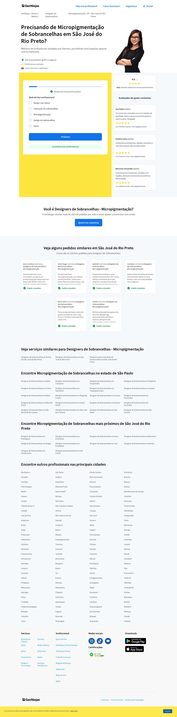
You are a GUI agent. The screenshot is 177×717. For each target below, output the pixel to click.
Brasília (127, 477)
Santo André (60, 491)
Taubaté (58, 554)
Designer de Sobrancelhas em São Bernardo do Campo (35, 411)
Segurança (131, 6)
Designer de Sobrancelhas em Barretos (140, 436)
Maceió (58, 534)
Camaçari (128, 558)
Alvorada (24, 563)
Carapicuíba (129, 515)
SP (88, 13)
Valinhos (24, 544)
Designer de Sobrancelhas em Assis (104, 436)
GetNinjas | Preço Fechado (66, 645)
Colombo (128, 539)
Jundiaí (24, 510)
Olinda (126, 534)
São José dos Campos (64, 506)
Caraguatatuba (96, 578)
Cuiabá (24, 501)
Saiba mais (74, 711)
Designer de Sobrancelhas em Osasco (105, 395)
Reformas (41, 651)
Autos (23, 651)
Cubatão (24, 616)
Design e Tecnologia (25, 664)
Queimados (60, 602)
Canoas (93, 510)
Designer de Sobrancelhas (51, 15)
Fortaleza (128, 472)
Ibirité (92, 573)
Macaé (126, 554)
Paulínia (93, 568)
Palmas (127, 549)
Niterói (93, 482)
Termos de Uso (117, 700)
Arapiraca (25, 520)
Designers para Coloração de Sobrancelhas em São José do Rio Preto (103, 359)
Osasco (24, 496)
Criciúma (93, 597)
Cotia (126, 520)
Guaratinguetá (96, 607)
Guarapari (128, 597)
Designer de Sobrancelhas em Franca (36, 388)
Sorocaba (128, 501)
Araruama (94, 592)
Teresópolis (129, 587)
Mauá (92, 525)
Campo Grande (96, 496)
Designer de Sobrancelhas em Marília (139, 443)
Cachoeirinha (26, 554)
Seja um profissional (86, 6)
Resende (58, 616)
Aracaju (127, 530)
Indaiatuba (25, 539)
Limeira (24, 568)
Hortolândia (95, 534)
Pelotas (58, 582)
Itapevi (92, 530)
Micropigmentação (76, 13)
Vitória (58, 510)
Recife (23, 491)
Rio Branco (25, 472)
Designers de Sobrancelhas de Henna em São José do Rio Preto (36, 358)
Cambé (127, 616)
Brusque (24, 611)
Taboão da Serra (27, 506)
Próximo (65, 136)
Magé (92, 587)
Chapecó (58, 592)
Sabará (24, 578)
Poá (125, 568)
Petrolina (59, 597)
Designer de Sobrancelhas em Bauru (35, 381)
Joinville (127, 496)
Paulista (127, 563)
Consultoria (26, 657)
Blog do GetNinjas (63, 663)
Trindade (24, 602)
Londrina (59, 525)
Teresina (58, 544)
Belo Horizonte (96, 477)
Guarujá (58, 520)
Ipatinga (24, 592)
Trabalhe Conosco (63, 657)
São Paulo (59, 472)
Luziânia (93, 602)
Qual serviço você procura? (42, 97)
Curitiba (24, 482)
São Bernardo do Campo (134, 491)
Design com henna (41, 103)
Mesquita (59, 563)
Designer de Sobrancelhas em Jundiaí (139, 388)
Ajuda (58, 681)
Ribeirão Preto (61, 486)
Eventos (40, 639)
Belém (92, 501)
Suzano (93, 520)
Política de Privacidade (134, 700)
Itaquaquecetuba (62, 539)
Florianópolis (95, 486)
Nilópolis (25, 549)
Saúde (39, 657)
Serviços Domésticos (42, 664)
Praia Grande (129, 506)
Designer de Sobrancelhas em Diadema (140, 381)
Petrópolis (94, 563)
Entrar (150, 6)
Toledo (58, 607)
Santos (127, 486)
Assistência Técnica (25, 640)
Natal (23, 525)
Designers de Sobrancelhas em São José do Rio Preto (69, 358)
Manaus (58, 496)
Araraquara (94, 582)
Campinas (94, 491)
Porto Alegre (26, 486)
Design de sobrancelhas (44, 120)
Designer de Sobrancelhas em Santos (105, 402)
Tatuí (23, 621)
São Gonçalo (95, 506)
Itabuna (127, 621)
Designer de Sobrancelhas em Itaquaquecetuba (102, 389)
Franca (58, 578)
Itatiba (127, 592)
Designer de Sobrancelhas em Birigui (36, 443)
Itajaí (23, 530)
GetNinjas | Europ (63, 651)
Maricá (92, 558)
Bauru (57, 568)
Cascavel (24, 573)
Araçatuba (94, 621)
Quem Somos (61, 639)
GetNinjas (25, 13)
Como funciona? (111, 6)
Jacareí (127, 544)
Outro (36, 126)
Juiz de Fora (26, 515)
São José (93, 515)
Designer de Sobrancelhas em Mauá (35, 395)
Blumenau (128, 525)
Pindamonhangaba (29, 607)
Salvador (24, 477)
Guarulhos (59, 482)
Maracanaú (25, 587)
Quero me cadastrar (88, 222)
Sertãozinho (95, 611)
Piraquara (25, 582)
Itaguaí (58, 611)
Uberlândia (128, 510)
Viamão (93, 549)
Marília (127, 602)
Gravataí (58, 549)
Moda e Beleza (34, 15)
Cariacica (93, 554)
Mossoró (127, 607)
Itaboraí (127, 578)
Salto (23, 597)
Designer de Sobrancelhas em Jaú (103, 443)
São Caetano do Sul (63, 515)
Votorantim (129, 573)
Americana (59, 558)
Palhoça (127, 611)
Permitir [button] (167, 711)
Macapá (93, 616)
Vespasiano (60, 587)
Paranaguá (59, 621)
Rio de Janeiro (95, 472)
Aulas (23, 645)
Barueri (127, 482)
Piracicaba (25, 534)
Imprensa (105, 700)
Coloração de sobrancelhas (45, 108)
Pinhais (93, 544)
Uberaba (127, 582)
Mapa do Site (61, 675)
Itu (56, 573)
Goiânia (58, 477)
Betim (58, 530)
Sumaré (93, 539)
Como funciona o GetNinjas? (36, 68)
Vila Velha (59, 501)
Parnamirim (26, 558)
